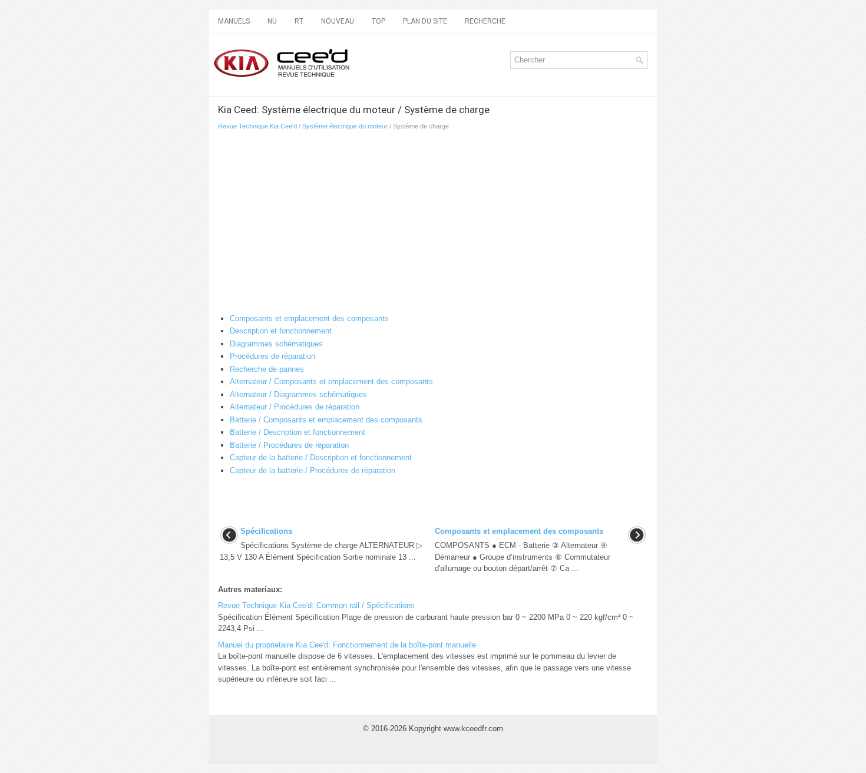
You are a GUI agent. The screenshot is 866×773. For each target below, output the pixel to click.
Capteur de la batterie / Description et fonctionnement (321, 457)
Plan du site (425, 21)
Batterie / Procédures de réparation (289, 445)
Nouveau (337, 21)
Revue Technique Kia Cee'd (257, 126)
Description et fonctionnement (281, 330)
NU (272, 21)
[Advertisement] (356, 224)
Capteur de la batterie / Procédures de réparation (312, 470)
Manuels (234, 21)
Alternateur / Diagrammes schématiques (298, 394)
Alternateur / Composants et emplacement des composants (331, 381)
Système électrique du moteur (345, 126)
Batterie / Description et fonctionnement (297, 432)
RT (299, 21)
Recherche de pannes (267, 369)
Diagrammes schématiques (276, 343)
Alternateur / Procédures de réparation (294, 406)
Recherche (485, 21)
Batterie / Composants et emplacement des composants (326, 419)
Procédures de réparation (272, 356)
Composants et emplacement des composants (309, 318)
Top (378, 21)
